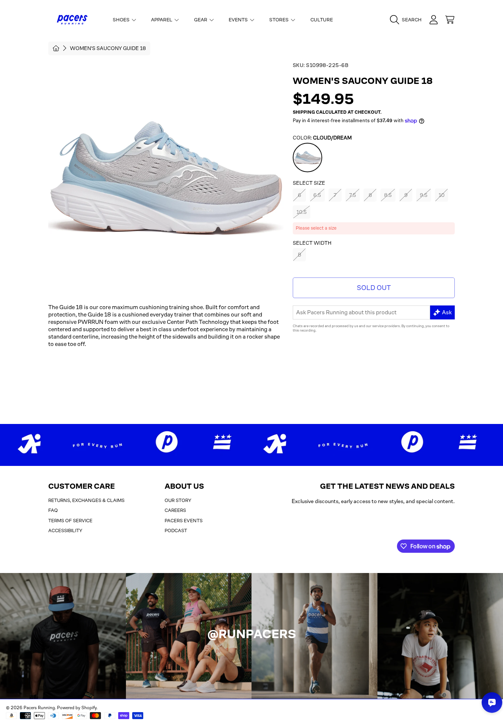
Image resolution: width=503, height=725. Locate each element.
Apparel (162, 19)
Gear (201, 19)
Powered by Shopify (76, 707)
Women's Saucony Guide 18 (108, 48)
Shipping (304, 112)
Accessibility (65, 530)
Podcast (176, 530)
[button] (407, 20)
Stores (279, 19)
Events (239, 19)
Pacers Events (184, 520)
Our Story (178, 500)
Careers (175, 510)
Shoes (122, 19)
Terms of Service (70, 520)
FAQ (53, 510)
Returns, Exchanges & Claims (86, 500)
